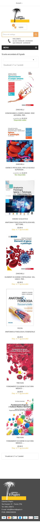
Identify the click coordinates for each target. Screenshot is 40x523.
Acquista (22, 217)
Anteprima (16, 108)
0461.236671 (9, 507)
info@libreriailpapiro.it (14, 509)
